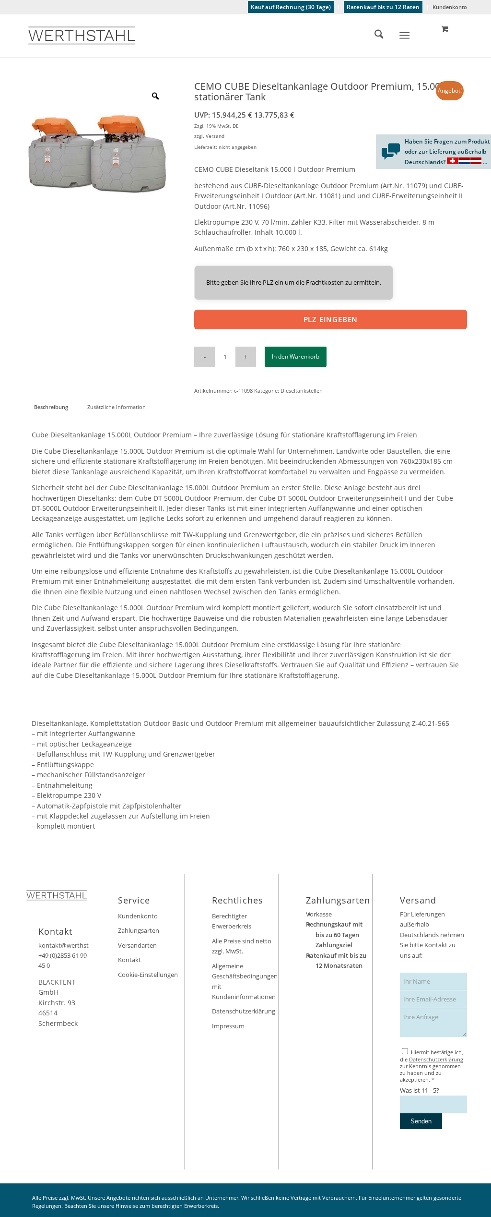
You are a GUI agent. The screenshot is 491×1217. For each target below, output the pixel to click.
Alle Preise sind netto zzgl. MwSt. (241, 946)
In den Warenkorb (295, 356)
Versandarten (137, 945)
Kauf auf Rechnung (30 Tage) (291, 7)
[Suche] (374, 35)
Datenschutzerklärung (243, 1011)
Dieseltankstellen (302, 390)
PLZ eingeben (331, 319)
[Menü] (405, 35)
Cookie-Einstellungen (148, 974)
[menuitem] (291, 7)
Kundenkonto (450, 7)
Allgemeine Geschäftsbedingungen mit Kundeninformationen (244, 981)
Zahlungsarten (138, 930)
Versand (215, 136)
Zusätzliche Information (116, 406)
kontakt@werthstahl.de (72, 945)
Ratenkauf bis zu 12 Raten (383, 7)
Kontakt (129, 959)
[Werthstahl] (82, 35)
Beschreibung (51, 406)
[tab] (51, 407)
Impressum (228, 1026)
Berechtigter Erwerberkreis (231, 921)
